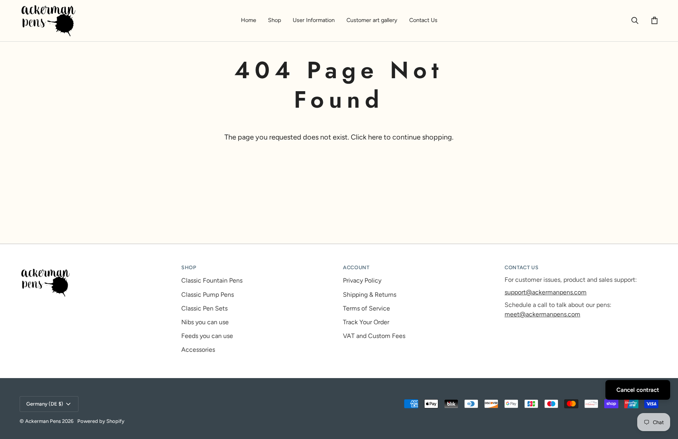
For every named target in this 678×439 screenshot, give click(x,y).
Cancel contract (637, 389)
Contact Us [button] (522, 267)
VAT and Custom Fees (374, 336)
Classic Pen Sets (204, 308)
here (375, 137)
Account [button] (356, 267)
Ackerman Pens (43, 421)
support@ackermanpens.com (546, 292)
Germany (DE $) (44, 404)
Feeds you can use (207, 336)
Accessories (198, 349)
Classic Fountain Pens (211, 280)
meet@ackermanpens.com (542, 314)
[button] (274, 20)
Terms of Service (366, 308)
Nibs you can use (205, 322)
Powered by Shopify (100, 421)
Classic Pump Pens (207, 294)
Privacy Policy (362, 280)
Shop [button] (189, 267)
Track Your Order (366, 322)
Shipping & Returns (369, 294)
